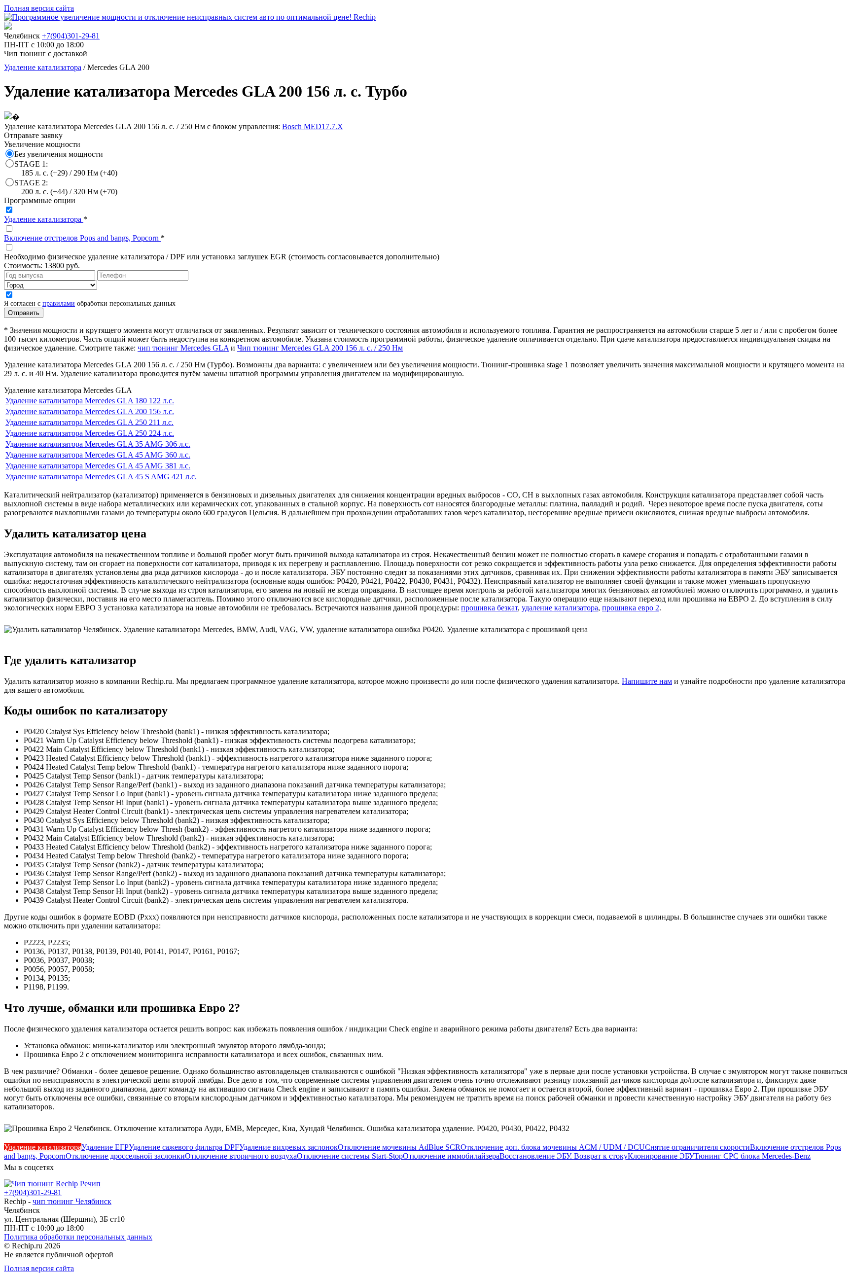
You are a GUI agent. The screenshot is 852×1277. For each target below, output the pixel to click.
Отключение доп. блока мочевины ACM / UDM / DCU (553, 1147)
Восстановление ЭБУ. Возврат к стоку (563, 1156)
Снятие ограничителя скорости (697, 1147)
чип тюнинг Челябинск (72, 1201)
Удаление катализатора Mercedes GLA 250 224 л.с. (89, 433)
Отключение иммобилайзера (451, 1156)
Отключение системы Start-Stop (350, 1156)
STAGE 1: (65, 168)
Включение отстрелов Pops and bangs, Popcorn (82, 238)
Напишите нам (647, 681)
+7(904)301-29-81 (71, 36)
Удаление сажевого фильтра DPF (184, 1147)
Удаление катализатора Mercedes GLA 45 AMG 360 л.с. (97, 455)
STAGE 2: (65, 187)
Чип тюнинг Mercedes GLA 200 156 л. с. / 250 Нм (320, 348)
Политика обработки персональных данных (78, 1237)
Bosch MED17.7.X (312, 126)
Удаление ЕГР (105, 1147)
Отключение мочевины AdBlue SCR (399, 1147)
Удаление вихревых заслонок (288, 1147)
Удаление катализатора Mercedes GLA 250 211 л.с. (89, 422)
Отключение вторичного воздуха (241, 1156)
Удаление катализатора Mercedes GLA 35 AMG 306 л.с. (97, 444)
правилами (58, 303)
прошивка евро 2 (630, 607)
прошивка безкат (489, 607)
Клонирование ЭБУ (661, 1156)
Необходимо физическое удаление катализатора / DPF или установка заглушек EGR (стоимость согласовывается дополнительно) (221, 256)
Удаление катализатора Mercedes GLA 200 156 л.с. (89, 411)
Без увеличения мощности (58, 154)
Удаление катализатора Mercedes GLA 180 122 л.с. (89, 400)
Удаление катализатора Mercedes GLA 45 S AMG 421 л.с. (101, 476)
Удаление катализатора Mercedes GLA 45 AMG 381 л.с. (97, 465)
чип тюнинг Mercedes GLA (183, 348)
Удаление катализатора (42, 67)
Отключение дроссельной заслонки (125, 1156)
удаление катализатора (560, 607)
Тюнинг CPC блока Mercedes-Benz (752, 1156)
